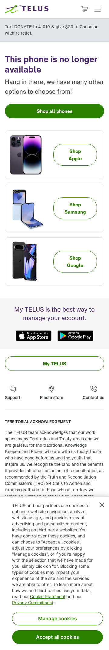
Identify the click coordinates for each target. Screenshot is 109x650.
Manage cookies (57, 618)
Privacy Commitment (32, 602)
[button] (97, 9)
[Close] (101, 505)
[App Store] (33, 336)
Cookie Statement (47, 596)
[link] (54, 111)
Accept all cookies (57, 637)
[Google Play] (75, 336)
